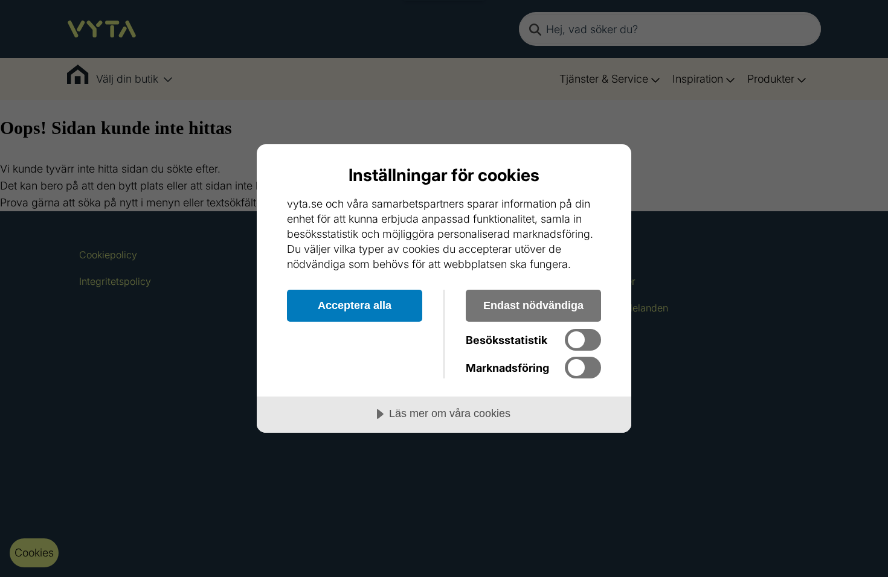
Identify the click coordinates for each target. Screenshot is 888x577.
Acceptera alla (354, 305)
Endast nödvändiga (533, 305)
